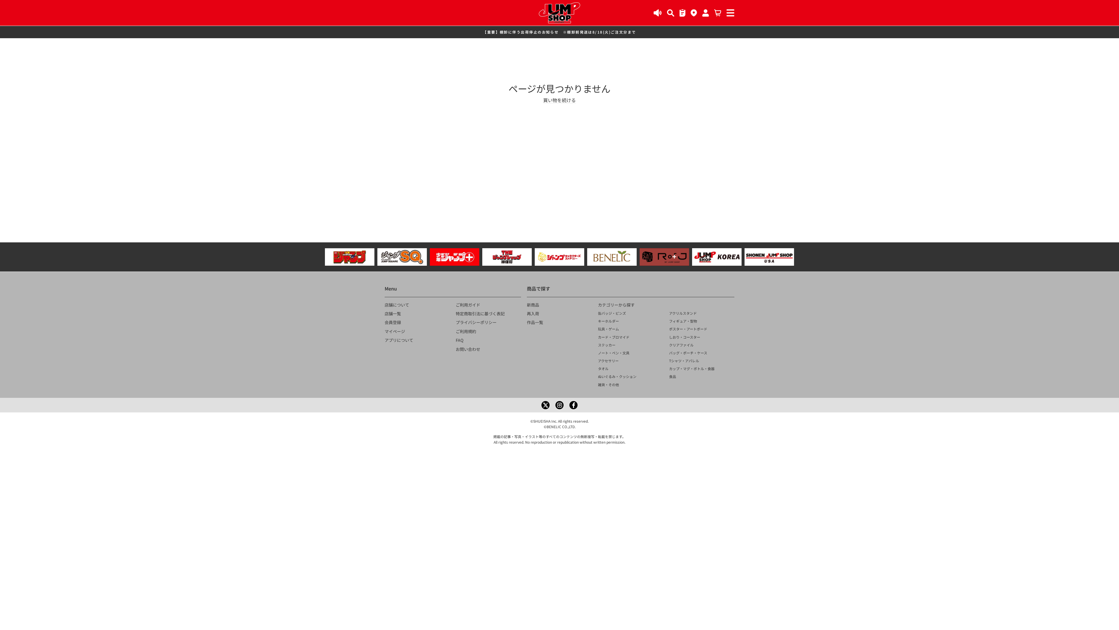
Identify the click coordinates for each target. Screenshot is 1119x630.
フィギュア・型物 (683, 320)
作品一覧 (535, 322)
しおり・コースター (684, 337)
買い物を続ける (559, 100)
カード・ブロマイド (613, 337)
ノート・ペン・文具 (613, 352)
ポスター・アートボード (688, 328)
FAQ (459, 340)
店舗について (397, 305)
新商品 (533, 305)
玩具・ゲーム (608, 328)
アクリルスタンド (683, 313)
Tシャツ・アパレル (684, 360)
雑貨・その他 (608, 384)
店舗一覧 (393, 313)
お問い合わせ (468, 349)
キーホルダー (608, 320)
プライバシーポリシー (476, 322)
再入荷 (533, 313)
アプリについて (399, 340)
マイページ (395, 331)
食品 (672, 376)
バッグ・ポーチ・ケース (688, 352)
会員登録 (393, 322)
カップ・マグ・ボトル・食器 (692, 368)
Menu (391, 288)
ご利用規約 (466, 331)
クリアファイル (681, 344)
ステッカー (606, 344)
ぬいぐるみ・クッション (617, 376)
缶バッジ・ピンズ (612, 313)
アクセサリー (608, 360)
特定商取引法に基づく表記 (480, 313)
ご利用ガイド (468, 305)
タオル (603, 368)
